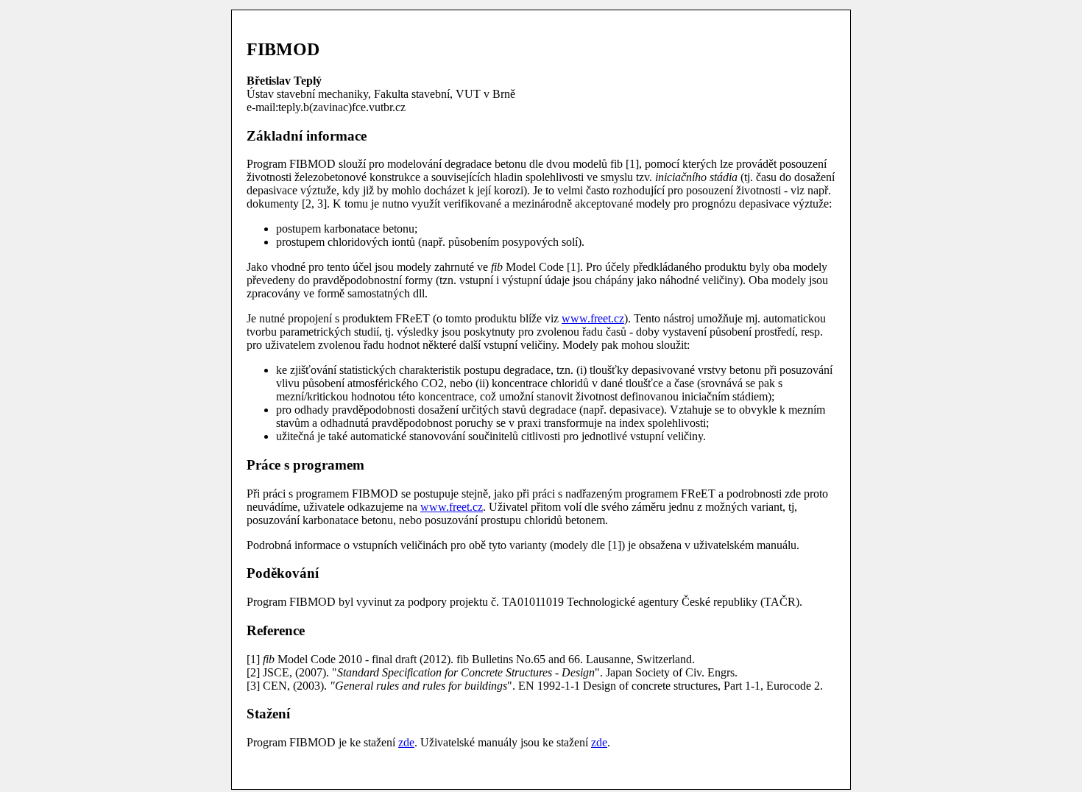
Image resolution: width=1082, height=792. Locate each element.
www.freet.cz (593, 318)
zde (406, 742)
